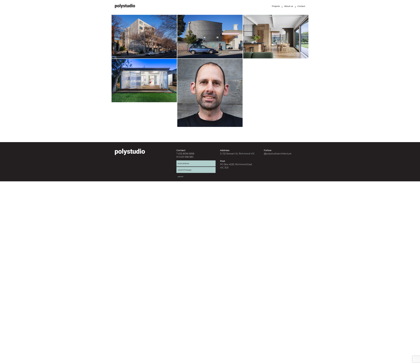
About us (288, 6)
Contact (301, 6)
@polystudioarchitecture (277, 153)
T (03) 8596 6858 (185, 153)
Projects (276, 6)
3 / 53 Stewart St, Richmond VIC (237, 153)
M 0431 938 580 (184, 157)
